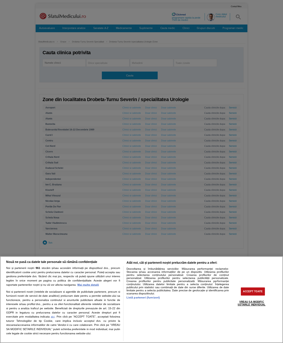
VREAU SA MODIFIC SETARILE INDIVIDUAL (251, 303)
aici (53, 316)
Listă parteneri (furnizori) (143, 297)
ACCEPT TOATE (253, 291)
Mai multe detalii (88, 284)
